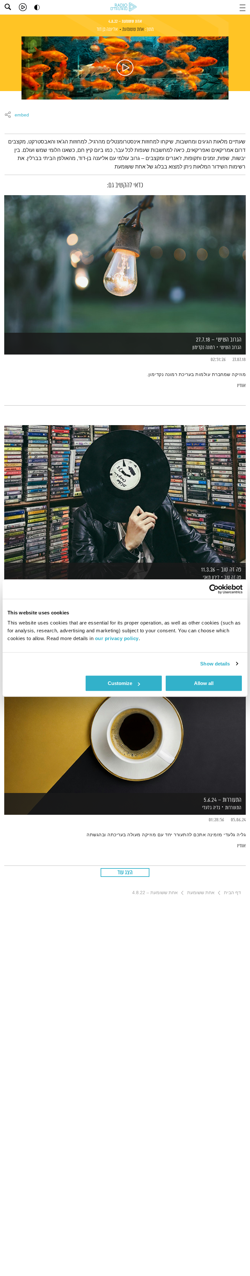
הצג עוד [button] (125, 872)
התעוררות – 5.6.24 (223, 800)
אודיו (241, 386)
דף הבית (232, 892)
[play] (23, 7)
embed (22, 115)
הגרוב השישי (231, 347)
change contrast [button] (37, 7)
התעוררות (233, 808)
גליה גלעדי (210, 808)
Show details (215, 663)
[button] (242, 7)
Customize (120, 683)
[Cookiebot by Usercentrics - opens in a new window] (214, 589)
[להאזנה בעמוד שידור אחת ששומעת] (125, 68)
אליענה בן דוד (107, 29)
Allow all (204, 683)
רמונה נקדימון (203, 347)
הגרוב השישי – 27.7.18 (219, 340)
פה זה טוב (233, 577)
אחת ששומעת (133, 29)
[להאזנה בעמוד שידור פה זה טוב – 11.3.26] (125, 493)
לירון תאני (211, 577)
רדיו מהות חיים (124, 7)
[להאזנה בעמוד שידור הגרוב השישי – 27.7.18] (125, 263)
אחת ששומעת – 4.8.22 (125, 21)
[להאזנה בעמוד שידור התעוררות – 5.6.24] (125, 723)
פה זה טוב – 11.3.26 (221, 570)
